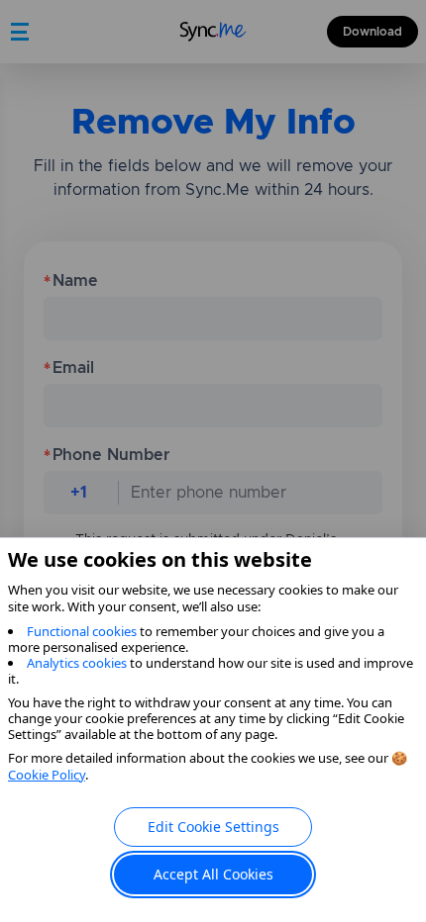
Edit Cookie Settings (213, 826)
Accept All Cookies (213, 874)
